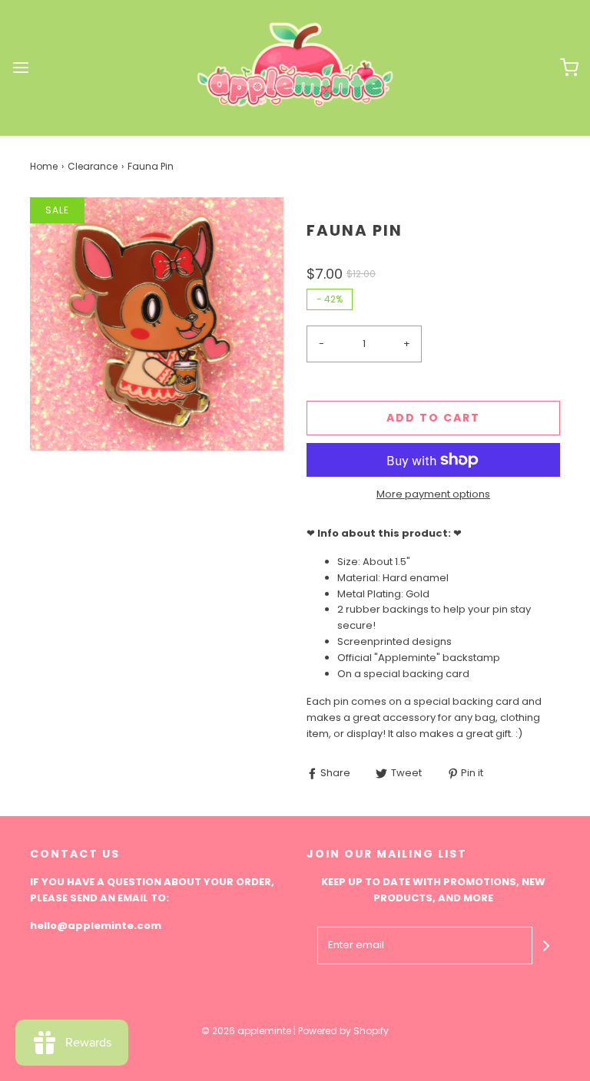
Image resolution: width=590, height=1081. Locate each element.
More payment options (433, 494)
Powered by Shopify (343, 1030)
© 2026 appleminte (246, 1030)
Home (44, 166)
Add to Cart (433, 417)
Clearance (93, 166)
